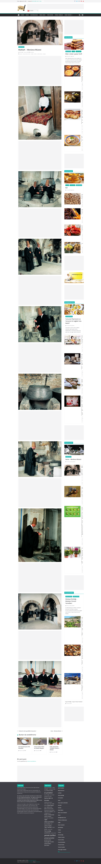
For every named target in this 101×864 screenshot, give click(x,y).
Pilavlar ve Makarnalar (49, 814)
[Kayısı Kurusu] (72, 216)
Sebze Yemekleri (61, 825)
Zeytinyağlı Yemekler (49, 841)
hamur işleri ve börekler (48, 799)
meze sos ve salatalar (48, 811)
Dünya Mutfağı (68, 51)
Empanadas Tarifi (82, 95)
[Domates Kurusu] (72, 233)
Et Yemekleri (60, 797)
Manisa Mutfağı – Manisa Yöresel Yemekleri (82, 626)
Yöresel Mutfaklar (69, 596)
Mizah (59, 815)
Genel (59, 800)
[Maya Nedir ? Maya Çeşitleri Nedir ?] (72, 365)
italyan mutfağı (51, 803)
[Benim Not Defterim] (18, 15)
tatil (51, 823)
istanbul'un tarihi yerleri (48, 802)
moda (54, 811)
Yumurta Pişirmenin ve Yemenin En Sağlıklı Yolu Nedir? (73, 321)
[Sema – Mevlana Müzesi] (74, 450)
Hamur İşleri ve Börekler (63, 802)
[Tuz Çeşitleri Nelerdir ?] (72, 386)
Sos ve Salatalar (47, 823)
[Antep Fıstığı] (72, 200)
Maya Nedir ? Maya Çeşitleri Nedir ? (82, 362)
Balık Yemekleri (61, 788)
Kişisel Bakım (42, 14)
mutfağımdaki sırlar (47, 813)
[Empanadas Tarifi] (72, 99)
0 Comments (32, 52)
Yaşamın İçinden (68, 456)
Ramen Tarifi (82, 139)
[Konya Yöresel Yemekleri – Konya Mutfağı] (72, 686)
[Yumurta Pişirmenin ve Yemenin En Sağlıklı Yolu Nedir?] (74, 309)
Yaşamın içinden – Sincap (82, 491)
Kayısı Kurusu (82, 212)
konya (45, 807)
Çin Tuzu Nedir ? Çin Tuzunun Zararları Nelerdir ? (82, 406)
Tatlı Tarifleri (48, 827)
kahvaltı (45, 805)
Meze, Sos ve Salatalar (62, 812)
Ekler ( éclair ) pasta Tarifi (73, 54)
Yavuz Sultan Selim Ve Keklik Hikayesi (39, 747)
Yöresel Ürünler (79, 185)
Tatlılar (73, 51)
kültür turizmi (49, 807)
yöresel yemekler (49, 838)
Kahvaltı (67, 185)
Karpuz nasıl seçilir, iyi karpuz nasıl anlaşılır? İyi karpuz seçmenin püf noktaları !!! (82, 522)
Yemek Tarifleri (68, 14)
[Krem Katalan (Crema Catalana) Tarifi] (72, 78)
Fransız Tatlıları (52, 794)
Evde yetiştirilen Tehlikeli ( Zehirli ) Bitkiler (54, 748)
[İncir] (72, 248)
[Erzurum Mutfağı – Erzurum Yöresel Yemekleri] (72, 658)
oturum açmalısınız (31, 761)
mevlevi (35, 53)
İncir (82, 244)
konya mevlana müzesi (26, 53)
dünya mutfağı (49, 790)
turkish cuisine (50, 829)
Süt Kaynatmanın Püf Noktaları (24, 747)
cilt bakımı (46, 789)
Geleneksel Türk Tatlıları (48, 796)
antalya (53, 787)
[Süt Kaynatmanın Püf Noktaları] (24, 738)
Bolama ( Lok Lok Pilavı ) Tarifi (37, 1)
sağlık (45, 819)
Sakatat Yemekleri (47, 816)
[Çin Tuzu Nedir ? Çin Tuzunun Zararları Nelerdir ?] (72, 409)
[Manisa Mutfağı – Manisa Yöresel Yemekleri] (72, 630)
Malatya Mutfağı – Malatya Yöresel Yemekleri (71, 601)
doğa (45, 790)
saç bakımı (51, 817)
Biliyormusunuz (34, 14)
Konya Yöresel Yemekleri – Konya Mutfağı (82, 682)
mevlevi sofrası (39, 53)
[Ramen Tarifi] (72, 143)
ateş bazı (20, 53)
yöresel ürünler (47, 840)
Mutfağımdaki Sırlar (69, 316)
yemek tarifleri (50, 835)
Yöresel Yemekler (59, 14)
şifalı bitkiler (46, 845)
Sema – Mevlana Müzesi (56, 731)
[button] (72, 15)
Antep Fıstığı (82, 196)
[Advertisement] (55, 6)
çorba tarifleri (47, 843)
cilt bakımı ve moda (52, 789)
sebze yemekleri (49, 822)
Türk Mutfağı (50, 14)
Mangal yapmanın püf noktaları (49, 810)
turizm (45, 829)
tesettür (53, 827)
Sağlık (27, 14)
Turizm (22, 14)
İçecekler (60, 805)
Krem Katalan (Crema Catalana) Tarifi (82, 74)
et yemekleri (48, 793)
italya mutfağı (46, 803)
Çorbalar (59, 792)
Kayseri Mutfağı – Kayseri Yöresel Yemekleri (73, 701)
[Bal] (74, 178)
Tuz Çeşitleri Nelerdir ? (82, 383)
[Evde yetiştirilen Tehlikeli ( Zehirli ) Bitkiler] (56, 738)
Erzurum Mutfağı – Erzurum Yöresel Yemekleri (82, 655)
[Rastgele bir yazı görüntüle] (82, 15)
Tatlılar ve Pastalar (48, 825)
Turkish (31, 10)
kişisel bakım (50, 805)
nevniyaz (44, 53)
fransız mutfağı (46, 794)
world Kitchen (47, 833)
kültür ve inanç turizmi (48, 808)
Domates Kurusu (82, 229)
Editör (20, 52)
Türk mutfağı (47, 831)
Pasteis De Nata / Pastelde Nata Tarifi (82, 117)
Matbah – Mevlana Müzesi (82, 470)
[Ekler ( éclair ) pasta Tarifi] (74, 44)
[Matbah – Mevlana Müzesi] (72, 475)
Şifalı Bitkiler (60, 827)
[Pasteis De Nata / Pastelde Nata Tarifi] (72, 121)
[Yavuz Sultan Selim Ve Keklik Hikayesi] (40, 738)
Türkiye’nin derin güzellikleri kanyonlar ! (27, 731)
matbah (32, 53)
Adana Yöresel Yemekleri (48, 787)
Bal (66, 188)
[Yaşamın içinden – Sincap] (72, 495)
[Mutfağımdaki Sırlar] (72, 344)
